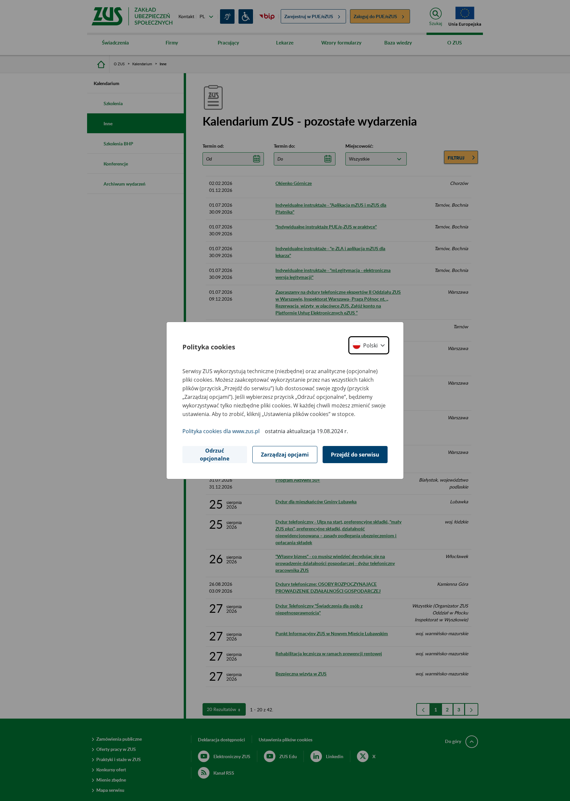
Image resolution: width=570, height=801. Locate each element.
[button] (369, 345)
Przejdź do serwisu (355, 454)
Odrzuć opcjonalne (214, 454)
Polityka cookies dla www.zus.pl (221, 431)
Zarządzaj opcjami (285, 454)
